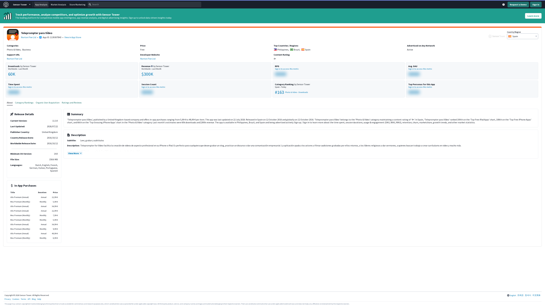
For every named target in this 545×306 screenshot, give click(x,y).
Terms (23, 299)
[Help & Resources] (503, 4)
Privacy (8, 299)
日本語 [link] (520, 295)
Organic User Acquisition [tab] (47, 102)
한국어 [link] (528, 295)
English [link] (513, 295)
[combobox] (144, 4)
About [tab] (10, 102)
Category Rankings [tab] (24, 102)
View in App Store (72, 37)
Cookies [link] (15, 299)
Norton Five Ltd (28, 37)
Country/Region (514, 32)
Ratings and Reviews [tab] (72, 102)
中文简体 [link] (536, 295)
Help (39, 299)
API (29, 299)
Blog (34, 299)
